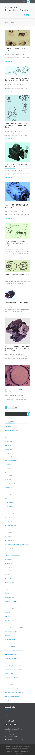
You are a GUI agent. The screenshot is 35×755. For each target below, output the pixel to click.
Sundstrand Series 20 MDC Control (15, 49)
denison (6, 479)
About (7, 712)
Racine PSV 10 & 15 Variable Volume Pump (16, 165)
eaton (6, 491)
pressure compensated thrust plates (13, 624)
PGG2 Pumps (8, 620)
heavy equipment (9, 525)
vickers (6, 700)
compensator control (10, 460)
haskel (6, 517)
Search (28, 1)
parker (6, 616)
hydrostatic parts (9, 552)
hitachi (6, 529)
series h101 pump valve (10, 658)
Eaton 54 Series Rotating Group (17, 275)
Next (15, 407)
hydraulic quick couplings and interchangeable (16, 544)
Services (8, 711)
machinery (7, 590)
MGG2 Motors (8, 597)
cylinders (7, 476)
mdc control (7, 593)
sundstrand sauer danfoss (11, 688)
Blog (7, 714)
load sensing (8, 578)
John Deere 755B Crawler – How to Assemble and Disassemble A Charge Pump (17, 348)
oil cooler (7, 612)
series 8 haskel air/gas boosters (12, 650)
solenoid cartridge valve (10, 677)
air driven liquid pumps (10, 430)
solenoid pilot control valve (11, 681)
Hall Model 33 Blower (10, 510)
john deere (7, 563)
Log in (23, 1)
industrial (7, 559)
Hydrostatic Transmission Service (16, 9)
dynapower (7, 487)
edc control (7, 495)
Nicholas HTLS (8, 609)
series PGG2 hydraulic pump (11, 666)
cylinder (6, 472)
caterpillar (7, 445)
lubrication (7, 586)
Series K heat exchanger (10, 662)
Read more (7, 61)
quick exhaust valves (9, 631)
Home (6, 22)
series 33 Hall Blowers (10, 639)
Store (7, 716)
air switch (7, 438)
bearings (7, 441)
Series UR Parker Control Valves (12, 669)
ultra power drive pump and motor (13, 692)
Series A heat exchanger (10, 654)
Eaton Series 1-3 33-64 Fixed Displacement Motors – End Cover (16, 125)
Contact (7, 718)
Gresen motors (8, 502)
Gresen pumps (8, 506)
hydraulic (7, 533)
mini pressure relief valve (11, 601)
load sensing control (9, 582)
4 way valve (7, 426)
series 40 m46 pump (9, 643)
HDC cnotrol (8, 521)
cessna (6, 453)
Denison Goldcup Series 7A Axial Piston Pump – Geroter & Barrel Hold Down (17, 205)
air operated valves (9, 434)
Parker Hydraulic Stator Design (16, 303)
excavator (7, 498)
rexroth (6, 635)
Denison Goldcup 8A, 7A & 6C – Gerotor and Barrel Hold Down (17, 79)
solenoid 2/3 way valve (10, 673)
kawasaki (7, 567)
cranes (6, 468)
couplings (7, 464)
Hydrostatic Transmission (11, 555)
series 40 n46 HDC (9, 647)
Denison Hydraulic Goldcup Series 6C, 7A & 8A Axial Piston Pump (16, 243)
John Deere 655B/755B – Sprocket (14, 390)
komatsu (7, 571)
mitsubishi (7, 605)
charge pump (8, 457)
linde (6, 574)
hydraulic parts (8, 540)
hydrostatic (7, 548)
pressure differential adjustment (12, 628)
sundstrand (7, 685)
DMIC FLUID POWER (9, 483)
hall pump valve (8, 514)
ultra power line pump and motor (12, 696)
